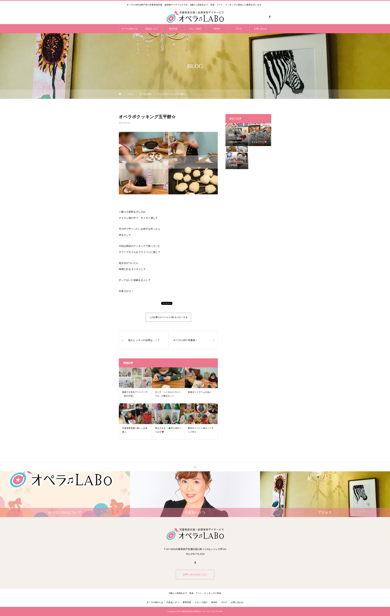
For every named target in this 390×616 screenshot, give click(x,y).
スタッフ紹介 (195, 28)
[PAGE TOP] (195, 466)
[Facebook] (269, 16)
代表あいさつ (151, 28)
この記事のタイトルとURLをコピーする (168, 317)
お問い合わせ (260, 28)
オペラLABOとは (130, 28)
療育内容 (173, 28)
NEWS (217, 28)
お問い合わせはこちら (195, 574)
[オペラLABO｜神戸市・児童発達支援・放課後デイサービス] (195, 16)
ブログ (238, 28)
